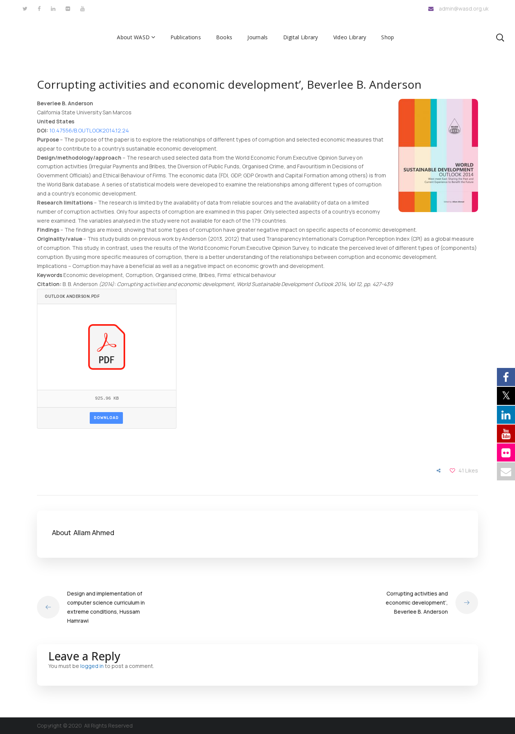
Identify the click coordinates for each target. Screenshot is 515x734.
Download (106, 417)
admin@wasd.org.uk (464, 8)
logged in (92, 665)
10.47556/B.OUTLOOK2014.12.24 (89, 130)
